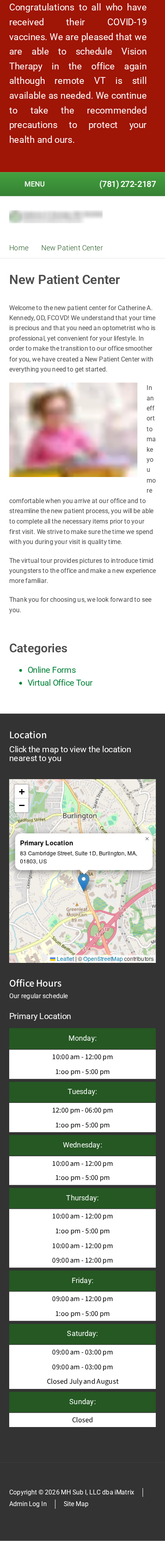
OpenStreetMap (103, 958)
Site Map (76, 1503)
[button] (84, 882)
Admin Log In (28, 1503)
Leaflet (64, 958)
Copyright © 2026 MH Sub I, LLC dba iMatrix (71, 1492)
